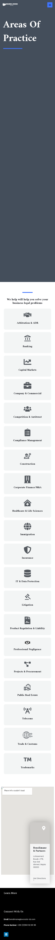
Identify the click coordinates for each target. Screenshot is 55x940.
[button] (27, 902)
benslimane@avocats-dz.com (22, 919)
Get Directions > (39, 879)
